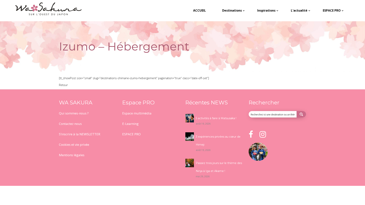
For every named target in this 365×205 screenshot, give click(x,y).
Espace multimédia (137, 113)
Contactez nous (70, 123)
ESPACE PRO (131, 134)
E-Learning (130, 123)
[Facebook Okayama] (258, 160)
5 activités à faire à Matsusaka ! (216, 118)
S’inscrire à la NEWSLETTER (79, 134)
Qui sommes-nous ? (74, 113)
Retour (63, 85)
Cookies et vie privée (74, 144)
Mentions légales (71, 155)
